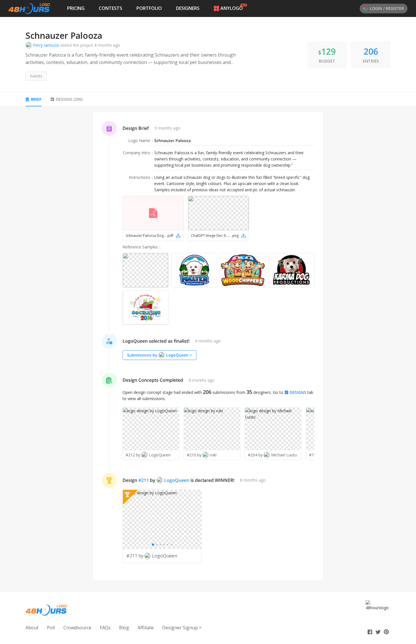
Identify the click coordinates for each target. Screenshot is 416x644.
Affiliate (146, 627)
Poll (51, 627)
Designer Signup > (181, 627)
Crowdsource (77, 627)
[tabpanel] (208, 346)
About (31, 627)
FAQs (105, 627)
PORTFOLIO (149, 8)
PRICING (76, 8)
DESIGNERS (188, 8)
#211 (143, 480)
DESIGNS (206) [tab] (69, 99)
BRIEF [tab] (36, 99)
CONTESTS (110, 8)
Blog (124, 627)
